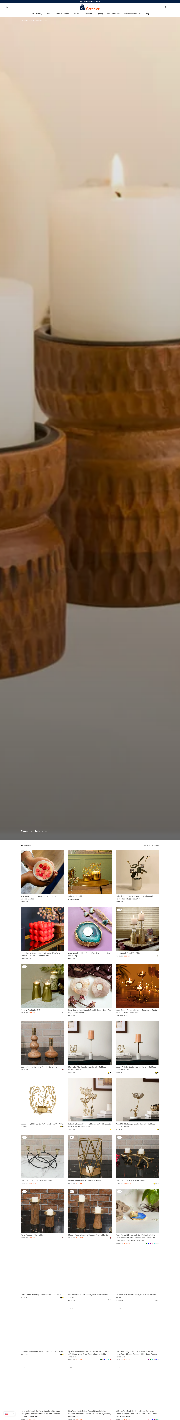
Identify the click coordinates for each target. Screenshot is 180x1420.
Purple (150, 1243)
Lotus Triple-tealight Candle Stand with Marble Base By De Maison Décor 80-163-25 (89, 1125)
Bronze (158, 1183)
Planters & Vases (62, 14)
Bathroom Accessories (132, 14)
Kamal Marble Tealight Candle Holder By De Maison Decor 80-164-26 (136, 1125)
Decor (49, 14)
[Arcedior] (90, 7)
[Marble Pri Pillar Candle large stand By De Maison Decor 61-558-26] (90, 1043)
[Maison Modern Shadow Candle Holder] (42, 1156)
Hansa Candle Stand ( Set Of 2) (128, 953)
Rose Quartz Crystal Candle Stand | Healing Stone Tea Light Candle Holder (89, 1011)
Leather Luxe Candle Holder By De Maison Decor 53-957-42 (136, 1295)
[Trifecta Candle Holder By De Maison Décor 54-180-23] (42, 1327)
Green (146, 1243)
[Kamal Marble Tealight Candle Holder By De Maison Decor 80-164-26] (137, 1099)
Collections (32, 20)
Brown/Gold (110, 1300)
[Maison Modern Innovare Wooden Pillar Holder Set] (90, 1211)
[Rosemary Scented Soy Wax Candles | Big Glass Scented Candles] (42, 872)
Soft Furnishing (36, 14)
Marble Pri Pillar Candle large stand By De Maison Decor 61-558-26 (87, 1068)
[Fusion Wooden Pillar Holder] (42, 1211)
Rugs (147, 14)
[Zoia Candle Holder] (90, 872)
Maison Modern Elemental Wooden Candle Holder (40, 1067)
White (158, 1243)
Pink (152, 1243)
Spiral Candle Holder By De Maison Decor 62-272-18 (41, 1294)
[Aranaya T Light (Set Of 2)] (42, 986)
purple (148, 1359)
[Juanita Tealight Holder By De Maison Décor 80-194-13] (42, 1099)
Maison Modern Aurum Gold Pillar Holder (84, 1181)
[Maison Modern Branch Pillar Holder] (137, 1156)
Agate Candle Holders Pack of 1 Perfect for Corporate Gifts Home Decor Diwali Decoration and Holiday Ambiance (89, 1354)
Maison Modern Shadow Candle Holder (36, 1181)
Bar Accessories (113, 14)
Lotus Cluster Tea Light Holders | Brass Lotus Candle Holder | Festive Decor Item (136, 1011)
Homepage (24, 20)
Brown (110, 1359)
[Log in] (165, 7)
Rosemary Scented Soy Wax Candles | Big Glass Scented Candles (39, 897)
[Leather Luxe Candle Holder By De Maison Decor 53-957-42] (137, 1270)
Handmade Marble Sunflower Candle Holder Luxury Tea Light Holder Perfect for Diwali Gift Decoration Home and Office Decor (41, 1413)
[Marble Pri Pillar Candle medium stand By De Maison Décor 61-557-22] (137, 1043)
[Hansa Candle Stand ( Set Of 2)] (137, 929)
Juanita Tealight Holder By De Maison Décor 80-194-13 (42, 1124)
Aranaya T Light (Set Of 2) (30, 1010)
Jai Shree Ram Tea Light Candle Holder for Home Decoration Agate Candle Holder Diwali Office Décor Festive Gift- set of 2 (136, 1413)
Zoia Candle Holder (75, 896)
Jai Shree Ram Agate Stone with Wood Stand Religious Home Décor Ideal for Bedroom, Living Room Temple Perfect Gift (137, 1354)
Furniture (76, 14)
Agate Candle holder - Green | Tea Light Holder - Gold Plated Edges (89, 954)
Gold (158, 956)
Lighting (100, 14)
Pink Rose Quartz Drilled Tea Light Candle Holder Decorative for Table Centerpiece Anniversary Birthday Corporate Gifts (89, 1413)
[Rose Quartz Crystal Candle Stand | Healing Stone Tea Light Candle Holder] (90, 986)
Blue (148, 1243)
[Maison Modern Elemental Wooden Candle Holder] (42, 1043)
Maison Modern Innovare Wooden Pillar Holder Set (88, 1235)
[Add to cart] (60, 890)
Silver (156, 1183)
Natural (156, 1243)
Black (110, 1072)
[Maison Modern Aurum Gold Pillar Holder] (90, 1156)
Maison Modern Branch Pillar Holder (130, 1181)
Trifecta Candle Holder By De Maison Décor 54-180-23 (42, 1351)
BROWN (63, 1069)
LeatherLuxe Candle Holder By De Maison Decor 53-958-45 (88, 1295)
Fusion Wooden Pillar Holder (32, 1235)
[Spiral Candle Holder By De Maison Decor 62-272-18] (42, 1270)
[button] (7, 7)
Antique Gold (63, 1012)
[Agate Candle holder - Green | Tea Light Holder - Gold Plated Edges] (90, 929)
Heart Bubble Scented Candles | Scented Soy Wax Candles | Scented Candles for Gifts (40, 954)
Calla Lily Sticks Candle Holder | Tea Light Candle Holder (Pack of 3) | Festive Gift (135, 897)
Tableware (88, 14)
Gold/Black (108, 1300)
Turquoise (154, 1243)
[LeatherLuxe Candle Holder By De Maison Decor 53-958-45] (90, 1270)
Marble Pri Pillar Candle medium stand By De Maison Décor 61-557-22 (136, 1068)
